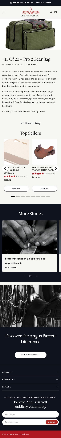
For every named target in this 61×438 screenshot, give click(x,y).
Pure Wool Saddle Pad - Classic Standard (14, 170)
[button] (4, 12)
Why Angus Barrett (30, 355)
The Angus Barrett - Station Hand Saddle (44, 168)
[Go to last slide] (5, 168)
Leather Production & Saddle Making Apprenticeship (25, 261)
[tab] (13, 196)
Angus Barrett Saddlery (19, 434)
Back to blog (32, 123)
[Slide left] (24, 276)
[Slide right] (37, 276)
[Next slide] (56, 168)
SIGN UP (51, 422)
